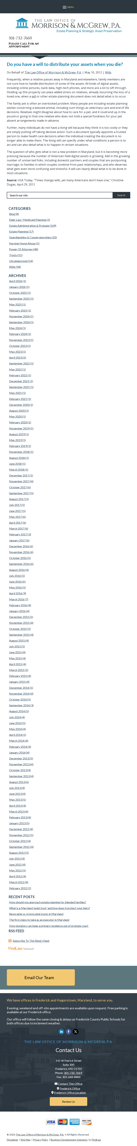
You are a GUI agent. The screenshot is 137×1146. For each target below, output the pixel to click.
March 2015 (16, 670)
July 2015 (15, 646)
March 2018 (16, 469)
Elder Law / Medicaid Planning (27, 219)
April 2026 (15, 281)
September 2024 (19, 322)
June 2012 (15, 864)
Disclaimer (12, 1139)
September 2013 (19, 776)
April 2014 (15, 734)
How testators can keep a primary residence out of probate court (48, 925)
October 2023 (18, 345)
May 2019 (15, 440)
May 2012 (15, 870)
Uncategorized (18, 261)
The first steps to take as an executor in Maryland (39, 919)
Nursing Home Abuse (22, 243)
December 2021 (19, 381)
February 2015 (18, 675)
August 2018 (17, 457)
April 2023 (15, 357)
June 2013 (15, 793)
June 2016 (15, 581)
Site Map (26, 1139)
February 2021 (18, 399)
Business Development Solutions (69, 1139)
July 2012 (15, 858)
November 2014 (19, 693)
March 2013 (16, 811)
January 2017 (17, 540)
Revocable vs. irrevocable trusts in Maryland (36, 914)
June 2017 (15, 511)
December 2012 (19, 829)
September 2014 (19, 705)
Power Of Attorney (21, 249)
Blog (12, 214)
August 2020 (17, 410)
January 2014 (17, 752)
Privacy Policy (40, 1139)
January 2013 (17, 823)
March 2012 (16, 882)
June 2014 (15, 723)
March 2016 (16, 599)
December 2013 (19, 758)
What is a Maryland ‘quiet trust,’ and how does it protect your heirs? (49, 908)
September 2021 (19, 387)
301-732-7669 (20, 38)
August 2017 (17, 499)
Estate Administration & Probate (29, 225)
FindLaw (96, 1139)
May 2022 (15, 369)
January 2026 (17, 286)
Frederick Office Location (70, 1092)
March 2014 (16, 740)
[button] (68, 7)
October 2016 (18, 558)
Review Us (68, 1101)
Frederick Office (70, 1088)
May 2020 (15, 416)
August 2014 (17, 711)
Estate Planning (18, 231)
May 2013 (15, 799)
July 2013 (15, 788)
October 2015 (18, 628)
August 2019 (17, 434)
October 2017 (18, 487)
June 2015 (15, 652)
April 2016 (15, 593)
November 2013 (19, 764)
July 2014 (15, 717)
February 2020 (18, 422)
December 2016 (19, 546)
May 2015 (15, 658)
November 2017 (19, 481)
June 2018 (15, 463)
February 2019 (18, 446)
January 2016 (17, 611)
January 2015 (17, 681)
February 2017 (18, 534)
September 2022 (19, 363)
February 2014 (18, 746)
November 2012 (19, 835)
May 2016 (15, 587)
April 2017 (15, 522)
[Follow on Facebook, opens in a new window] (68, 1032)
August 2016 (17, 569)
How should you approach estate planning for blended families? (47, 902)
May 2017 (15, 516)
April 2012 (15, 876)
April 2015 (15, 664)
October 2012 (18, 841)
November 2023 (19, 340)
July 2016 (15, 575)
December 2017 (19, 475)
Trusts (13, 255)
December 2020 (19, 404)
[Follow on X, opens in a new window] (75, 1032)
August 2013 (17, 782)
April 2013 (15, 805)
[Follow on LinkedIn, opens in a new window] (61, 1032)
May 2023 (15, 351)
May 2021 (15, 392)
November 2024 (19, 316)
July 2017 (15, 505)
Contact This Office (70, 1083)
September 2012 (19, 846)
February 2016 (18, 605)
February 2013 (18, 817)
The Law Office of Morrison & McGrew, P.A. (53, 72)
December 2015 (19, 617)
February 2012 (18, 888)
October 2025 (18, 292)
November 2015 (19, 622)
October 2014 (18, 699)
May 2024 (15, 328)
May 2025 (15, 304)
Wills (108, 72)
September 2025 (19, 298)
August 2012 (17, 852)
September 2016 (19, 563)
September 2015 (19, 634)
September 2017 (19, 493)
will (34, 96)
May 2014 (15, 729)
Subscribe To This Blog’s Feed (31, 940)
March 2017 (16, 528)
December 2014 (19, 687)
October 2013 (18, 770)
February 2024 (18, 334)
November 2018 (19, 451)
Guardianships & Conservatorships (30, 237)
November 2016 (19, 552)
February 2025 (18, 310)
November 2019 (19, 428)
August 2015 (17, 640)
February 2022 (18, 375)
